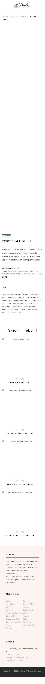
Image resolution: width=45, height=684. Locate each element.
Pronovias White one (14, 613)
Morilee (9, 628)
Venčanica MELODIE (20, 382)
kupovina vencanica (18, 274)
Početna (5, 17)
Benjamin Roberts (13, 622)
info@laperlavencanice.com (17, 657)
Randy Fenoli (28, 610)
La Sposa (9, 610)
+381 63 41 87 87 (14, 312)
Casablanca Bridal (13, 619)
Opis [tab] (4, 287)
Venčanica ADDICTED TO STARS (19, 535)
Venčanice (14, 17)
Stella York (10, 616)
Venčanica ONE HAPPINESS (20, 484)
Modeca (26, 607)
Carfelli (25, 619)
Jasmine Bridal (28, 625)
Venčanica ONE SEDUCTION (19, 433)
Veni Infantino (11, 604)
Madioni (26, 616)
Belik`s (8, 601)
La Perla (9, 607)
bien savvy (12, 271)
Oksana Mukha (28, 604)
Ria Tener (26, 601)
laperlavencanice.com (15, 661)
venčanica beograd (35, 274)
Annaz (8, 625)
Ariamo (25, 613)
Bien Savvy (23, 17)
